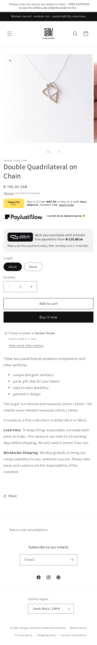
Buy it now (48, 317)
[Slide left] (38, 152)
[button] (9, 34)
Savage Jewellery (30, 627)
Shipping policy (47, 635)
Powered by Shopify (54, 627)
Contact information (73, 635)
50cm (33, 267)
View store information (26, 345)
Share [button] (12, 496)
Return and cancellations (28, 530)
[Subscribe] (72, 559)
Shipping (8, 193)
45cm (12, 267)
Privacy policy (23, 635)
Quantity (9, 277)
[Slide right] (59, 152)
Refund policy (78, 627)
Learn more (66, 205)
